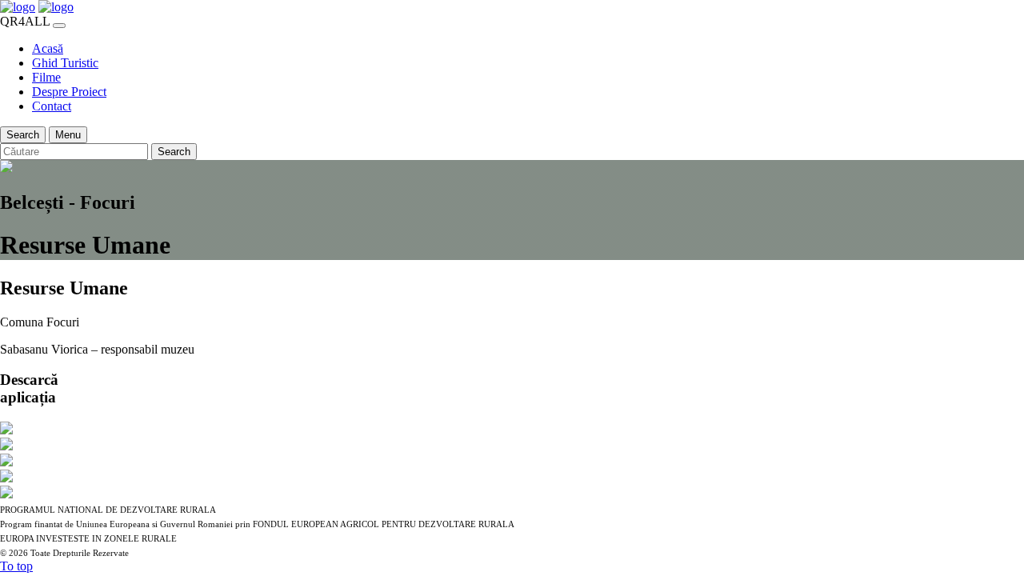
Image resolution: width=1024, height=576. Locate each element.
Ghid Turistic (65, 63)
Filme (46, 77)
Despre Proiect (69, 91)
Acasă (47, 48)
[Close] (59, 25)
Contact (51, 106)
